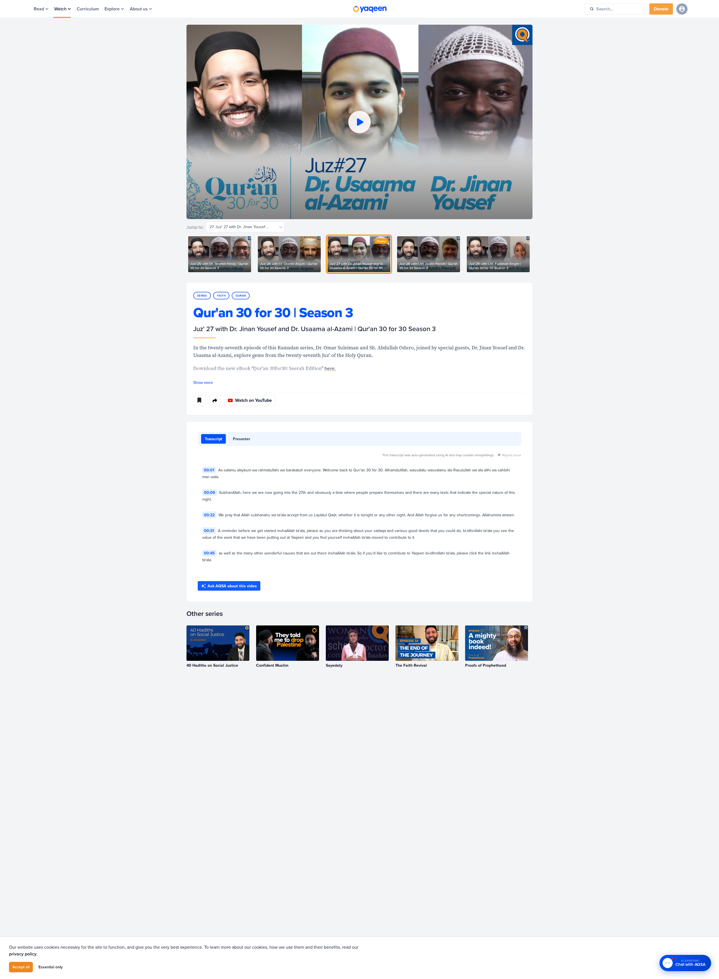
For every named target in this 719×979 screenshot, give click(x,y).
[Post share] (215, 400)
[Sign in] (682, 9)
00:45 (209, 553)
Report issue (511, 455)
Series (202, 296)
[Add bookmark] (199, 400)
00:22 (209, 515)
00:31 (209, 530)
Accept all (20, 967)
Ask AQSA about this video (232, 586)
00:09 (209, 492)
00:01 (209, 470)
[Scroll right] (532, 254)
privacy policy (23, 954)
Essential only (50, 967)
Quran (241, 296)
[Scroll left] (186, 254)
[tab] (213, 439)
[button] (359, 122)
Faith (221, 296)
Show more (203, 382)
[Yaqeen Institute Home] (369, 9)
